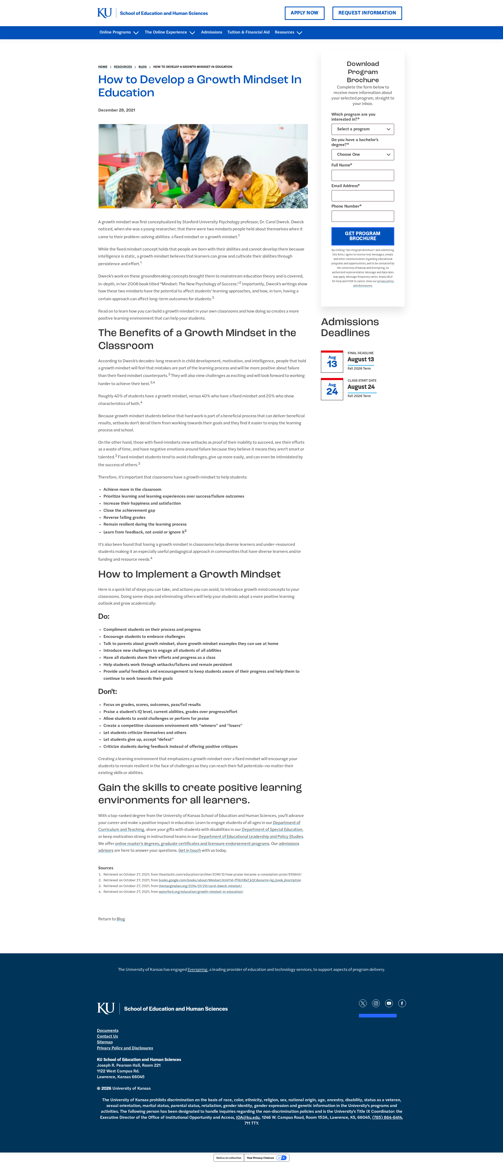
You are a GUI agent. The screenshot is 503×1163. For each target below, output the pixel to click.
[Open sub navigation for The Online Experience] (192, 33)
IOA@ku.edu (248, 1118)
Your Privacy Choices (260, 1157)
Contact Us (107, 1036)
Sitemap (105, 1042)
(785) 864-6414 (387, 1118)
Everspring (197, 970)
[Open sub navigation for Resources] (299, 33)
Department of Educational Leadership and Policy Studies (251, 837)
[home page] (152, 13)
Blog (143, 67)
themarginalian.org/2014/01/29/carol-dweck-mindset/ (200, 886)
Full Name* (341, 165)
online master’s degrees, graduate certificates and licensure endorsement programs (191, 844)
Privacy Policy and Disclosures (125, 1048)
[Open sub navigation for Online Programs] (136, 33)
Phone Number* (346, 206)
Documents (107, 1031)
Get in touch (189, 851)
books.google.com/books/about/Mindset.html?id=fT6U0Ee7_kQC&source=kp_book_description (230, 880)
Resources (123, 67)
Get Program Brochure (363, 236)
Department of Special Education (271, 830)
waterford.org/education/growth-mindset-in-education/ (201, 892)
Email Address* (345, 186)
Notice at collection (228, 1157)
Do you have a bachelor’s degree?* (354, 142)
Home (102, 67)
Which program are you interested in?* (353, 117)
